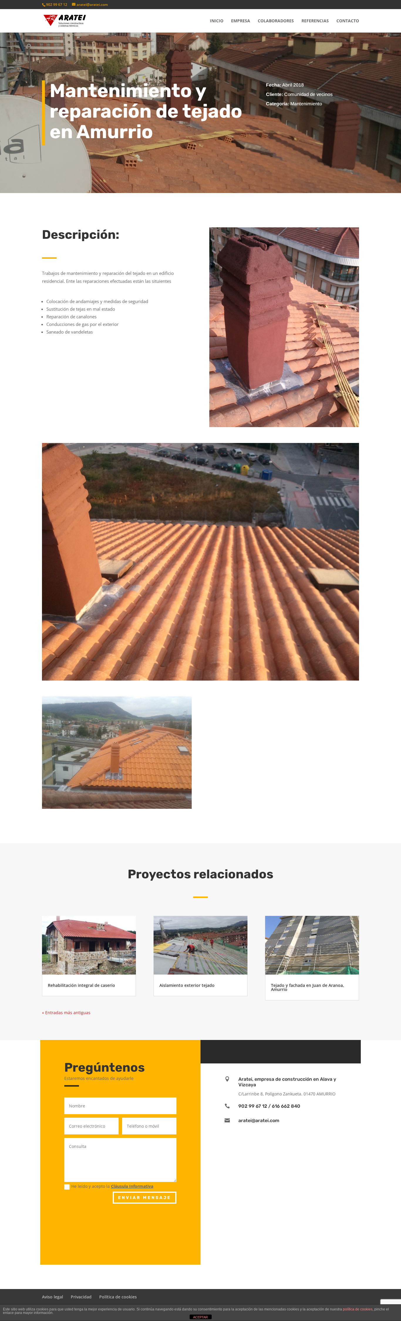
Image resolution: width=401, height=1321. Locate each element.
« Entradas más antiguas (66, 1012)
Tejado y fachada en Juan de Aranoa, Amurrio (307, 987)
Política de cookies (118, 1297)
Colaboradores (276, 21)
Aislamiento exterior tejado (187, 985)
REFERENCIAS (315, 21)
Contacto (347, 21)
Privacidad (81, 1297)
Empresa (240, 21)
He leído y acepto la (112, 1186)
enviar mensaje (144, 1197)
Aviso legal (52, 1297)
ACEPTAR (200, 1317)
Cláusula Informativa (132, 1186)
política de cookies (358, 1309)
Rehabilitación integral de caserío (81, 985)
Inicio (216, 21)
